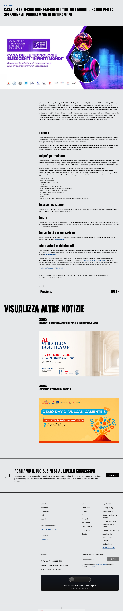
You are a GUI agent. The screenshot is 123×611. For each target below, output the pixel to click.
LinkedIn (44, 515)
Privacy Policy (107, 507)
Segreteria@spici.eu (48, 529)
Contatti (85, 534)
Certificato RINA (108, 548)
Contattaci (45, 539)
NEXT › (115, 291)
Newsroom (86, 523)
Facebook (45, 507)
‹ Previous (45, 291)
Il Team (84, 511)
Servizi (84, 515)
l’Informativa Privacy (101, 564)
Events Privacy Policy (110, 530)
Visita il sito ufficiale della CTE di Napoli (51, 268)
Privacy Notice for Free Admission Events (109, 524)
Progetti (85, 519)
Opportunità (87, 526)
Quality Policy (107, 511)
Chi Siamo (86, 507)
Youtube (44, 519)
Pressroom (86, 530)
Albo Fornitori (107, 534)
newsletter (93, 566)
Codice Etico (107, 544)
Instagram (45, 511)
